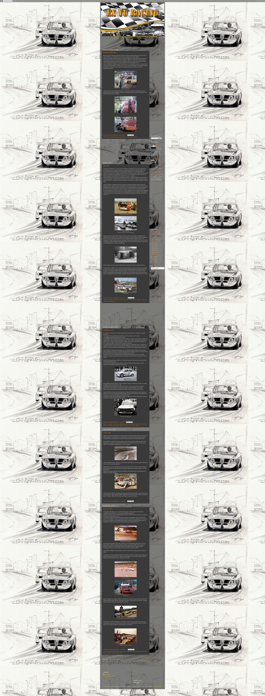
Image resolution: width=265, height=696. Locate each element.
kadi (141, 424)
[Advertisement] (132, 42)
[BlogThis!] (129, 135)
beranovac (124, 651)
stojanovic (126, 425)
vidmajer (117, 652)
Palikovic (111, 425)
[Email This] (128, 135)
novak (107, 425)
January (156, 254)
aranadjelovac (122, 424)
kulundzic (144, 424)
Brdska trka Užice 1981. (109, 52)
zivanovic (137, 425)
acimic (114, 299)
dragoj (128, 651)
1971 (108, 424)
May (155, 246)
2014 (154, 258)
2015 (154, 256)
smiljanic (121, 425)
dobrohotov (120, 299)
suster (128, 136)
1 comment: (121, 422)
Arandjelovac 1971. (108, 330)
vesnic (135, 136)
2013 (154, 260)
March (155, 250)
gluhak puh (138, 651)
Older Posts (144, 657)
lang (104, 425)
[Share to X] (130, 135)
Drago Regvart (158, 159)
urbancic (132, 136)
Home (122, 657)
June (155, 245)
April (155, 248)
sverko (111, 301)
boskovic (128, 424)
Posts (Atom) (112, 659)
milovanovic (144, 299)
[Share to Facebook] (132, 135)
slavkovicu (109, 652)
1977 (108, 299)
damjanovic (132, 424)
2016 (154, 231)
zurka (121, 652)
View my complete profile (108, 676)
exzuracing (107, 674)
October (156, 237)
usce (114, 301)
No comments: (122, 135)
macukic (134, 299)
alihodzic (117, 424)
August (155, 241)
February (156, 252)
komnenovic (115, 136)
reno (118, 425)
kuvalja (119, 136)
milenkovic (124, 136)
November (156, 232)
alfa (117, 299)
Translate (156, 271)
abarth (110, 299)
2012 (154, 262)
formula (134, 651)
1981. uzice (109, 136)
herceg (130, 299)
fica (131, 651)
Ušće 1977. (106, 166)
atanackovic (118, 651)
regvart (114, 425)
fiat (127, 299)
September (156, 239)
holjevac (137, 424)
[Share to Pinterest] (133, 135)
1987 (108, 651)
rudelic (104, 301)
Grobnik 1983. (107, 433)
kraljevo (105, 652)
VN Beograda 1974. (159, 145)
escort (125, 299)
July (155, 243)
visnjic (133, 425)
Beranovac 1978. (108, 509)
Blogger (159, 686)
